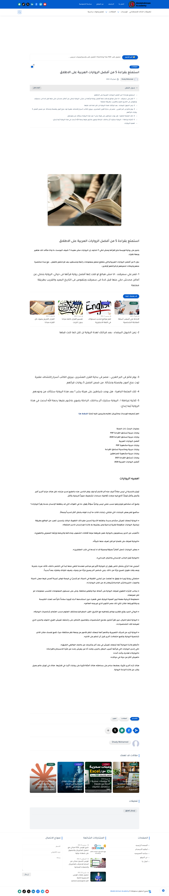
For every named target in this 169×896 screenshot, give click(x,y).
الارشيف (111, 4)
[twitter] (27, 4)
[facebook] (36, 4)
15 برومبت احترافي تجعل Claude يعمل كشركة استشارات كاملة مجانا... (45, 785)
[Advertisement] (84, 36)
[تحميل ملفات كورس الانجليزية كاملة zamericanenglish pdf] (98, 877)
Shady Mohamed (127, 79)
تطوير (115, 718)
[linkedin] (32, 4)
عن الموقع (100, 4)
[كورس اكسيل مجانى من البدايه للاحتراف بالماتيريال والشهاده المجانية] (98, 863)
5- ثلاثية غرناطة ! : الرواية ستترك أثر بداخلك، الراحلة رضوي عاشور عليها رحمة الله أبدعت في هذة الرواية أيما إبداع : (93, 120)
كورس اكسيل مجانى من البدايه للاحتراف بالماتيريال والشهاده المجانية (79, 864)
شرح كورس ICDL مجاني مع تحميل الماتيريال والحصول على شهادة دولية (78, 850)
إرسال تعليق (130, 811)
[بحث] (19, 12)
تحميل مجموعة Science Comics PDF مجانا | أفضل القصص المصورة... (126, 785)
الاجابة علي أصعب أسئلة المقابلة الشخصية (128, 321)
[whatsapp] (19, 4)
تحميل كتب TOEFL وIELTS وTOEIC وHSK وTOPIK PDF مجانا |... (96, 57)
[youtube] (44, 4)
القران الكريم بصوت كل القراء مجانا (45, 321)
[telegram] (40, 4)
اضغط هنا (83, 414)
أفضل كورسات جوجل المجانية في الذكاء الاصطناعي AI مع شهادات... (71, 785)
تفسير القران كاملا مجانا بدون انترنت (72, 321)
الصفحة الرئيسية (142, 845)
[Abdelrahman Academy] (139, 4)
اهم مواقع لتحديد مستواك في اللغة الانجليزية (99, 321)
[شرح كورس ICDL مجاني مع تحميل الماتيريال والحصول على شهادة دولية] (98, 849)
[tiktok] (23, 4)
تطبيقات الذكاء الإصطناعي (140, 12)
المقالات (112, 12)
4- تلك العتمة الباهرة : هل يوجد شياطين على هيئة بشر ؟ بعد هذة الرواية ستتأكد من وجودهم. (101, 116)
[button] (129, 730)
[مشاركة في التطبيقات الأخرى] (108, 730)
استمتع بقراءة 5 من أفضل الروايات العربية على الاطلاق (114, 95)
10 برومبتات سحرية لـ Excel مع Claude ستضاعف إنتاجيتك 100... (100, 785)
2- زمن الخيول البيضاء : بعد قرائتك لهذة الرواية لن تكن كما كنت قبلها (109, 105)
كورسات (124, 12)
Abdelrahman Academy (119, 891)
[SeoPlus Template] (149, 891)
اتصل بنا (121, 4)
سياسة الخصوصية (85, 4)
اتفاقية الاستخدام (141, 849)
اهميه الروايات (129, 123)
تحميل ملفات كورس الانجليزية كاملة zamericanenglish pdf (80, 878)
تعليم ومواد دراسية (96, 12)
